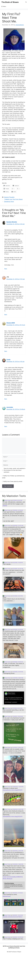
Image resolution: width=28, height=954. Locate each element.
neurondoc (9, 407)
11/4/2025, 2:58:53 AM (17, 716)
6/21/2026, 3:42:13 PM (17, 595)
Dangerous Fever (9, 201)
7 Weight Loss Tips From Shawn (13, 199)
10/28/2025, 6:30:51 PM (17, 809)
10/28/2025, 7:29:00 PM (17, 786)
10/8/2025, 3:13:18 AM (17, 892)
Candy (8, 359)
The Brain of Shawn (10, 2)
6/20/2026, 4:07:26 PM (17, 629)
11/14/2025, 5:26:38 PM (17, 677)
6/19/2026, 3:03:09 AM (17, 661)
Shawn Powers (7, 500)
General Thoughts (9, 197)
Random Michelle (11, 222)
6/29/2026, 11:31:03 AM (17, 525)
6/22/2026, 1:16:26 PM (17, 562)
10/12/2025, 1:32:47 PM (17, 850)
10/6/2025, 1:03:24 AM (17, 915)
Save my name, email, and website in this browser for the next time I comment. (14, 470)
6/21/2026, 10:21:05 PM (17, 568)
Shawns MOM (10, 323)
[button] (26, 2)
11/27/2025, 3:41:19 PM (17, 671)
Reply (5, 268)
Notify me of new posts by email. (12, 481)
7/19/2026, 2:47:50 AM (17, 510)
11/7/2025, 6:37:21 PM (17, 708)
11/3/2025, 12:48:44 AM (17, 747)
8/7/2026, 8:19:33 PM (17, 500)
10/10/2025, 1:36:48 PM (17, 864)
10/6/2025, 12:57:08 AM (17, 937)
